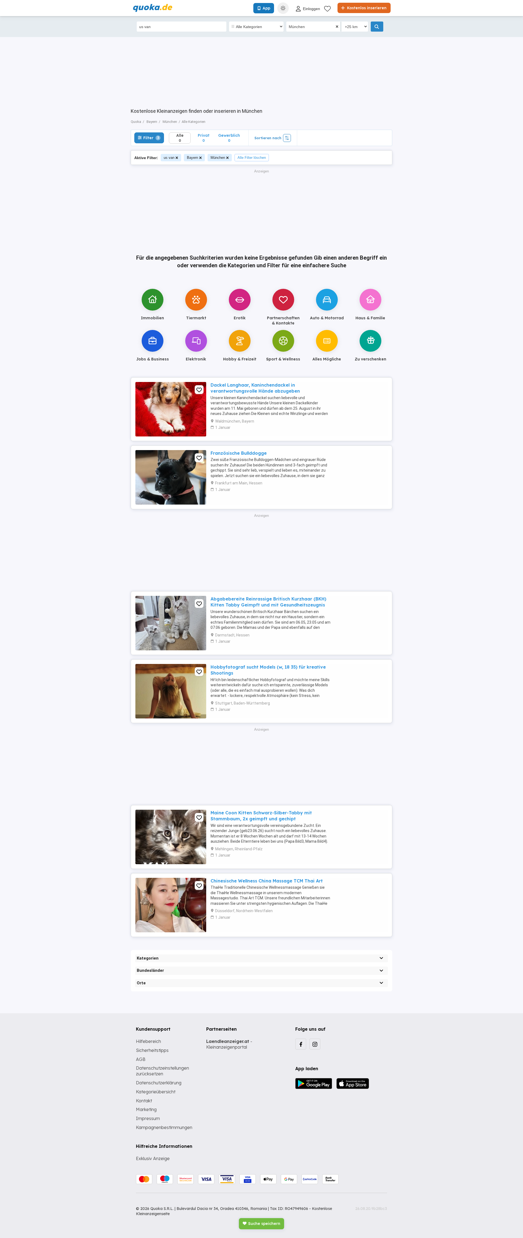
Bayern (192, 158)
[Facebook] (301, 1044)
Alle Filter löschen (252, 158)
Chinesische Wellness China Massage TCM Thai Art (267, 881)
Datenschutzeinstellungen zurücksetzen (162, 1070)
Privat (203, 137)
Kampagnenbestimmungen (164, 1127)
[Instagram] (315, 1044)
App (266, 8)
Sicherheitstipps (152, 1050)
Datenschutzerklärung (158, 1082)
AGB (140, 1059)
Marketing (146, 1109)
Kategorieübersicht (155, 1091)
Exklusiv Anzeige (153, 1158)
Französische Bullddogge (239, 453)
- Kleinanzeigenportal (229, 1044)
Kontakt (144, 1100)
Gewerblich (229, 137)
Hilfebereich (148, 1041)
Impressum (148, 1118)
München (218, 158)
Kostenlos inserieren (366, 7)
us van (169, 158)
